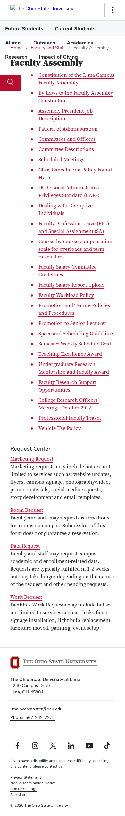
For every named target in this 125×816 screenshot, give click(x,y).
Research (16, 56)
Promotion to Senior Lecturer (72, 323)
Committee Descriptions (66, 149)
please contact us (48, 766)
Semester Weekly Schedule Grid (74, 344)
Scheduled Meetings (61, 159)
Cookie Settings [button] (23, 788)
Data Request (25, 546)
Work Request (26, 597)
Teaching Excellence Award (70, 354)
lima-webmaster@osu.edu (36, 709)
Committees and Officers (67, 139)
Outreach (44, 42)
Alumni (13, 42)
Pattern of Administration (68, 129)
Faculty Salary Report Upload (71, 285)
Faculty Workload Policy (66, 295)
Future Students (24, 28)
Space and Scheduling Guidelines (76, 333)
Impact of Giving (58, 56)
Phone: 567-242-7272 (32, 717)
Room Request (26, 510)
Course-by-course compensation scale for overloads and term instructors (75, 249)
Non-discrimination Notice (33, 783)
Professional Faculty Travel (69, 418)
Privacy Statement (25, 777)
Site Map (17, 794)
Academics (80, 42)
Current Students (75, 28)
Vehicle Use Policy (59, 428)
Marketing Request (31, 459)
